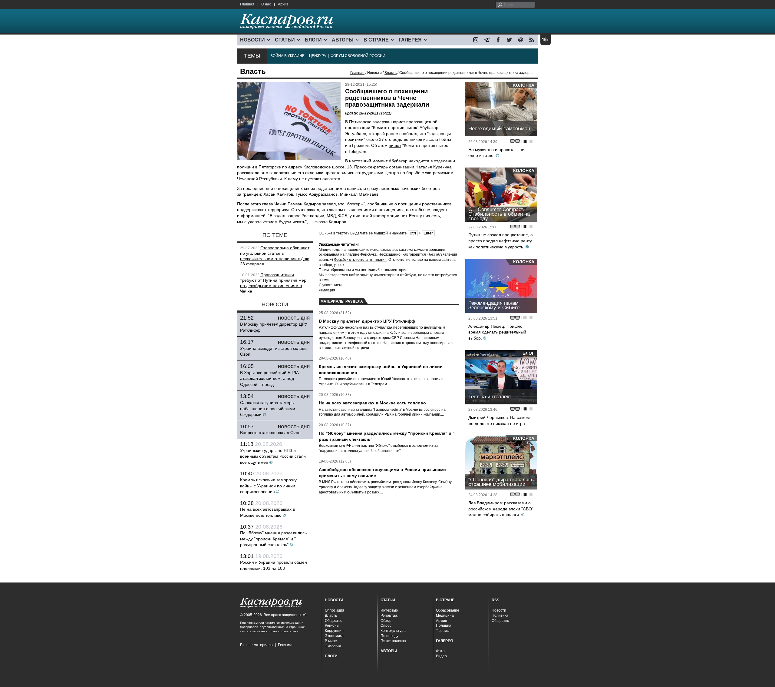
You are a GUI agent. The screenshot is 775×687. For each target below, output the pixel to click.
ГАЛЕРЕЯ (410, 39)
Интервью (389, 610)
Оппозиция (334, 610)
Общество (333, 621)
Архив (283, 4)
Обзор (386, 621)
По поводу (389, 636)
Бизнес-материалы (256, 645)
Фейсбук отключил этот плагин (360, 259)
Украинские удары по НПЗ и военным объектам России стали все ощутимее (273, 456)
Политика (500, 615)
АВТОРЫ (343, 39)
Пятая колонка (393, 641)
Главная (247, 4)
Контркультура (393, 631)
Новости (499, 610)
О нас (266, 4)
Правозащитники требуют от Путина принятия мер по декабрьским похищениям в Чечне (273, 282)
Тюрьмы (443, 631)
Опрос (386, 625)
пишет (395, 145)
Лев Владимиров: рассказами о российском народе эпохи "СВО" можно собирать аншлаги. (500, 508)
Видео (441, 656)
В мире (331, 641)
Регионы (332, 625)
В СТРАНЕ (376, 39)
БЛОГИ (313, 39)
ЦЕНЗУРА (317, 56)
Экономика (334, 636)
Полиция (443, 625)
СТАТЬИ (285, 39)
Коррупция (334, 631)
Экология (333, 646)
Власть (390, 73)
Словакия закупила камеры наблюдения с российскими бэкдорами (267, 408)
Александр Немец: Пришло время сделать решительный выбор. (497, 332)
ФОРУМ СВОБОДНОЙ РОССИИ (358, 56)
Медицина (445, 615)
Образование (447, 610)
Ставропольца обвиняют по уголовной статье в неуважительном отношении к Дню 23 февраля (274, 255)
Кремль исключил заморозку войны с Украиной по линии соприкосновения (268, 485)
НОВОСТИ (252, 39)
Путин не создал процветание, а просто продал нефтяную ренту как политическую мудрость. (500, 240)
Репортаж (389, 615)
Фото (440, 651)
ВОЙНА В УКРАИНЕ (287, 56)
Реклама (285, 645)
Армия (441, 621)
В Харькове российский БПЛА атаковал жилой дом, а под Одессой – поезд (269, 378)
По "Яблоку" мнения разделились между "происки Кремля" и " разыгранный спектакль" (273, 538)
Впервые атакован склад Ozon (270, 432)
